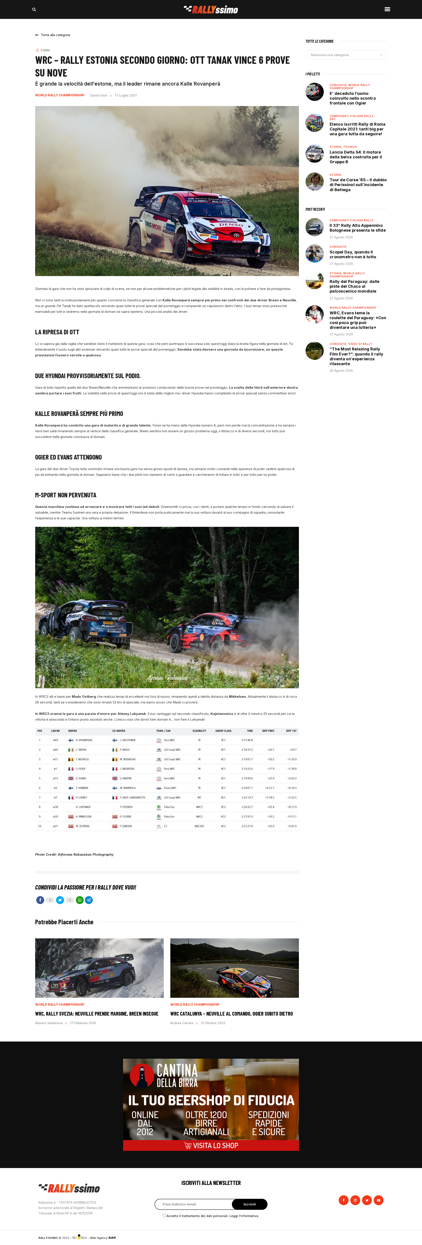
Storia (335, 174)
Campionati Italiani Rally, (352, 116)
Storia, (336, 146)
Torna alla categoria (55, 35)
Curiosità (338, 246)
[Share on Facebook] (40, 900)
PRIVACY (377, 1238)
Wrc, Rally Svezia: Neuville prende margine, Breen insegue (96, 1013)
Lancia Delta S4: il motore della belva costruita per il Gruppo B (356, 157)
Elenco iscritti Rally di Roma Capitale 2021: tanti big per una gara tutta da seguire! (358, 129)
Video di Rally (360, 344)
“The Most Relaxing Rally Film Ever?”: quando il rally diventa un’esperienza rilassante (356, 356)
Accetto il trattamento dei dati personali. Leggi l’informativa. (213, 1216)
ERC (333, 119)
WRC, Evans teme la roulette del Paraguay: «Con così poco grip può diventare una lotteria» (358, 320)
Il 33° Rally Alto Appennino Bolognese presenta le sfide (358, 228)
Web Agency (99, 1238)
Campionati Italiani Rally (352, 220)
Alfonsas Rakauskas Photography (86, 854)
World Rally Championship (59, 95)
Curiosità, (339, 85)
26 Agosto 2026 (341, 370)
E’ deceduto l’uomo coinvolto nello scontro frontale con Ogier (353, 98)
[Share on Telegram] (89, 900)
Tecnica (350, 146)
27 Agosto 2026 (341, 237)
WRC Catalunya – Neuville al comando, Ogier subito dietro (231, 1013)
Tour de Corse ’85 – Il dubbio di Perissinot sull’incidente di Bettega (358, 185)
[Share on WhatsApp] (80, 900)
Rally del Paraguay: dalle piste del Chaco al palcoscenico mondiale (355, 286)
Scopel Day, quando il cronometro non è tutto (353, 254)
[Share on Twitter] (60, 900)
